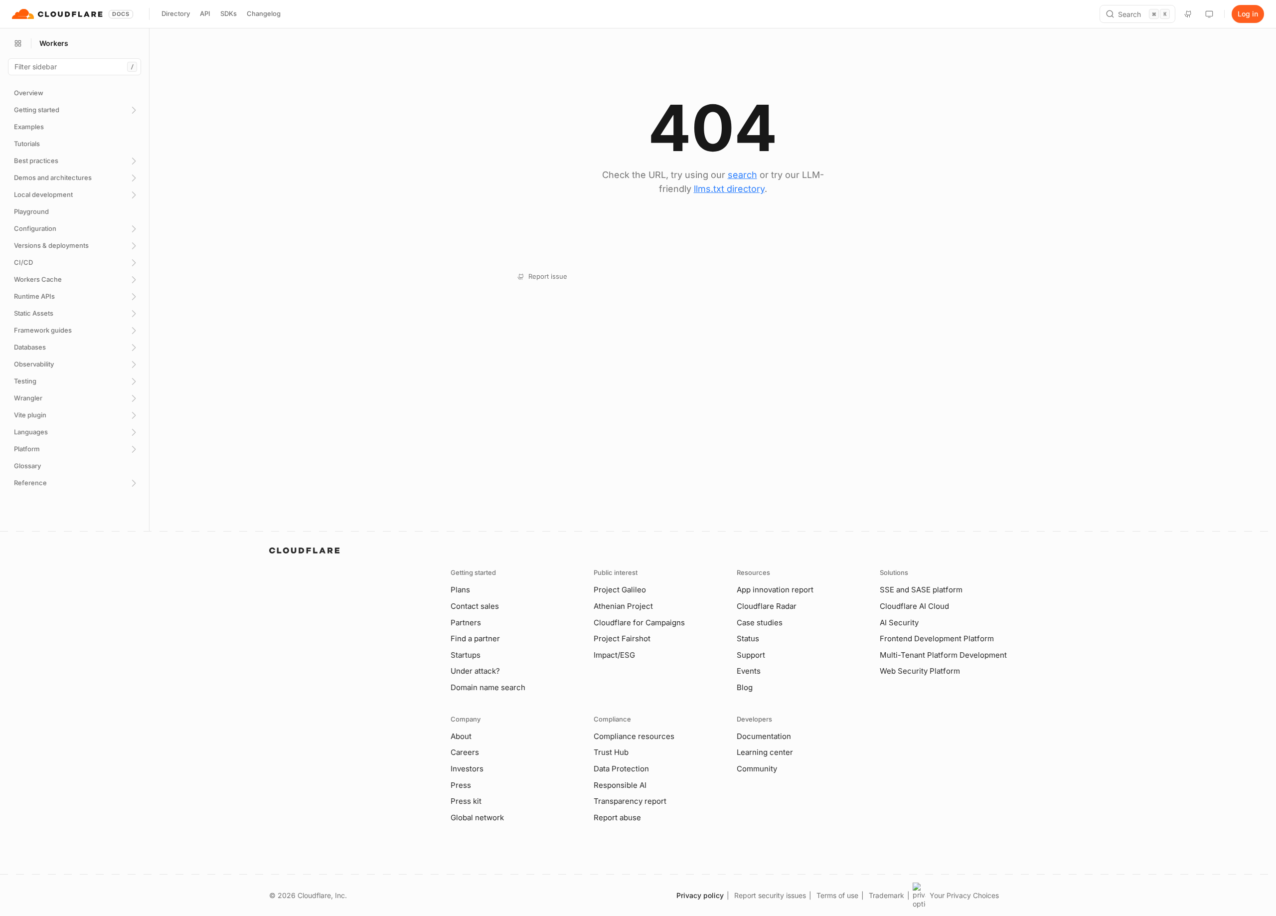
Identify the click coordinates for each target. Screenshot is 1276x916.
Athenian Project (623, 606)
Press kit (466, 801)
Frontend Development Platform (937, 638)
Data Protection (621, 768)
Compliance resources (634, 736)
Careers (465, 752)
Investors (467, 768)
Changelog (264, 13)
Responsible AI (620, 785)
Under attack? (475, 671)
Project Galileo (620, 589)
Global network (477, 817)
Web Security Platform (920, 671)
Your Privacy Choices (964, 895)
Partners (466, 622)
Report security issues (770, 895)
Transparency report (630, 801)
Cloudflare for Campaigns (639, 622)
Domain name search (488, 687)
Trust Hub (611, 752)
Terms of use (837, 895)
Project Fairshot (622, 638)
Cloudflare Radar (767, 606)
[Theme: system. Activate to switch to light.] (1209, 14)
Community (757, 768)
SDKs (228, 13)
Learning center (765, 752)
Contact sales (475, 606)
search (742, 175)
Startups (465, 655)
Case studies (760, 622)
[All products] (18, 43)
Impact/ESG (614, 655)
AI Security (899, 622)
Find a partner (475, 638)
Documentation (764, 736)
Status (748, 638)
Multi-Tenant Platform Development (943, 655)
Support (751, 655)
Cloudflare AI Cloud (914, 606)
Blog (745, 687)
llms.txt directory (729, 188)
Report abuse (617, 817)
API (205, 13)
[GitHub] (1188, 14)
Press (461, 785)
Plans (460, 589)
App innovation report (775, 589)
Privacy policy (700, 895)
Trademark (886, 895)
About (461, 736)
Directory (175, 13)
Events (749, 671)
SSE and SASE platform (921, 589)
